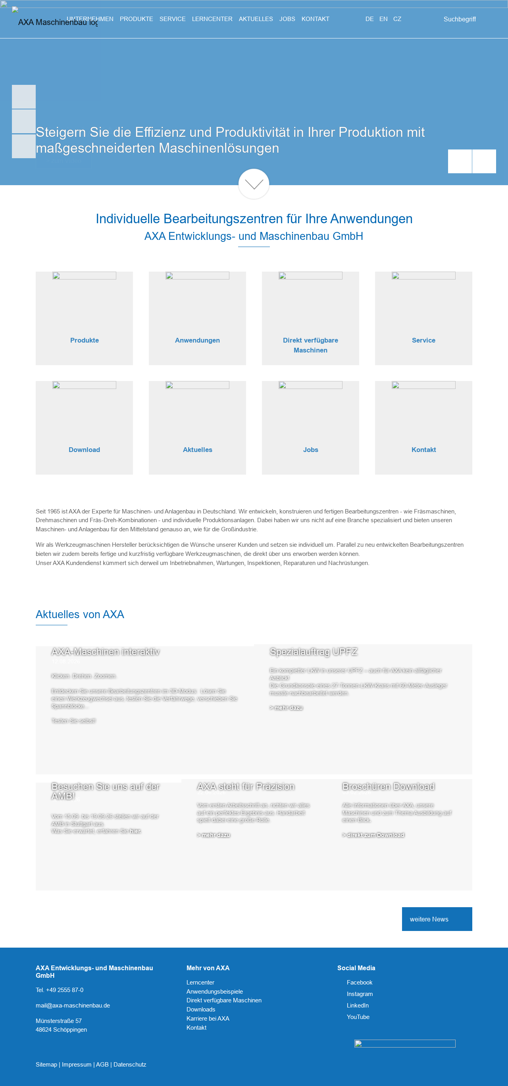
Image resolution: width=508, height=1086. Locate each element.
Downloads (201, 1009)
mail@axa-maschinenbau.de (73, 1005)
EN (384, 18)
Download (84, 450)
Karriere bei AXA (208, 1018)
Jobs (310, 450)
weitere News (429, 919)
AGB (103, 1064)
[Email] (24, 97)
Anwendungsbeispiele (215, 991)
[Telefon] (24, 121)
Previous (460, 161)
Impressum (77, 1064)
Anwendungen (197, 340)
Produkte (84, 340)
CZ (397, 18)
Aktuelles (197, 450)
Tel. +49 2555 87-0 (59, 989)
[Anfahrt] (24, 146)
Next (484, 161)
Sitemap (47, 1064)
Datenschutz (130, 1064)
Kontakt (424, 450)
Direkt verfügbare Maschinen (224, 1000)
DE (370, 18)
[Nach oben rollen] (491, 1069)
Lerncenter (200, 982)
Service (423, 340)
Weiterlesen (51, 673)
